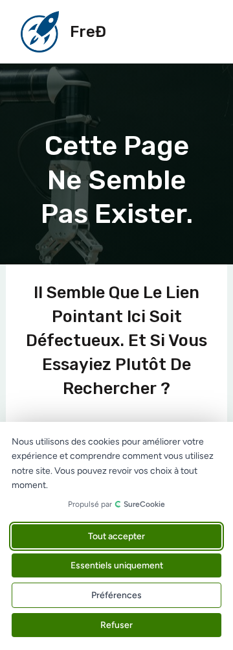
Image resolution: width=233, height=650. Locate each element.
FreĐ (88, 32)
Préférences (116, 595)
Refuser (116, 625)
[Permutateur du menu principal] (198, 32)
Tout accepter (116, 536)
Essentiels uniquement (117, 565)
